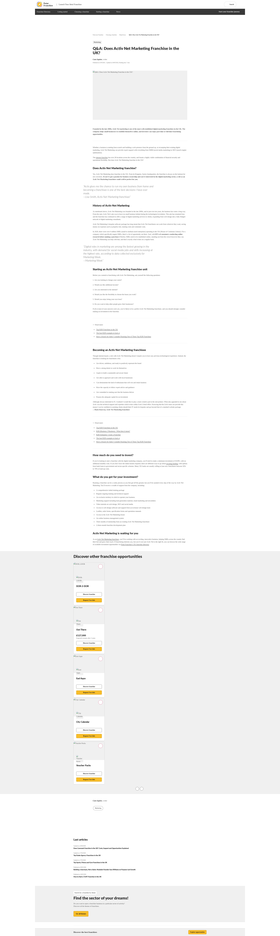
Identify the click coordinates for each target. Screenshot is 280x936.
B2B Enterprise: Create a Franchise (108, 435)
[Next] (141, 788)
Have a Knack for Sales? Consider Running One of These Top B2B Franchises (123, 336)
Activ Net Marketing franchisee (108, 539)
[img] (53, 12)
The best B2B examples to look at (108, 333)
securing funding (172, 464)
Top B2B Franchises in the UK (107, 329)
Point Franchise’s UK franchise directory (135, 544)
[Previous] (137, 788)
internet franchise (102, 157)
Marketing (98, 808)
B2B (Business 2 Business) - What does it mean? (113, 431)
